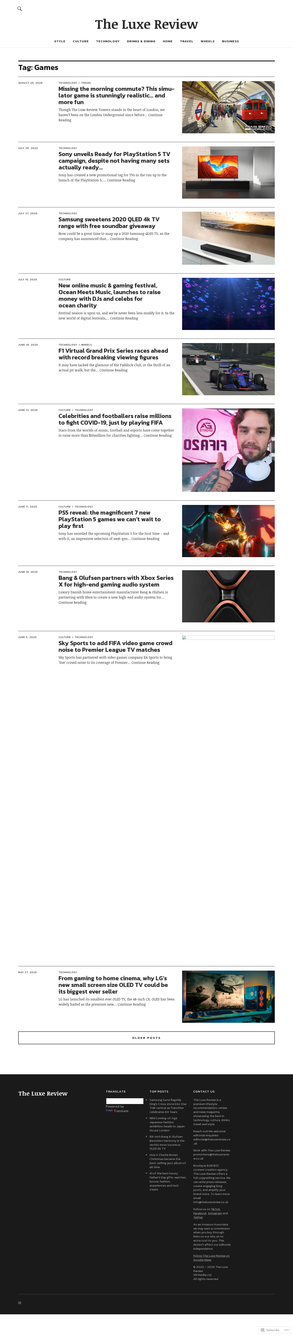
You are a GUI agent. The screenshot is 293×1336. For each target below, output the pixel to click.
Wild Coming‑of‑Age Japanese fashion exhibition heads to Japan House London (167, 1124)
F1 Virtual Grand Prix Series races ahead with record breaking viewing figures (113, 354)
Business (230, 41)
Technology (108, 41)
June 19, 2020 (28, 345)
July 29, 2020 (28, 148)
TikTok (215, 1209)
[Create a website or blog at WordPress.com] (19, 1303)
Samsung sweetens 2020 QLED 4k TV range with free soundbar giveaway (109, 222)
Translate (121, 1110)
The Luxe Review (146, 23)
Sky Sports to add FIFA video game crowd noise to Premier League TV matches (115, 646)
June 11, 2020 (27, 507)
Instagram (215, 1213)
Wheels (208, 41)
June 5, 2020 (27, 637)
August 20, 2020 (30, 83)
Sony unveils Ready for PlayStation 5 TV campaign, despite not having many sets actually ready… (114, 160)
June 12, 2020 (28, 410)
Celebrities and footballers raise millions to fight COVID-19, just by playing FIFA (115, 419)
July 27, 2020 (28, 213)
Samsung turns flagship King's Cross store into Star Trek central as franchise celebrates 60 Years (168, 1106)
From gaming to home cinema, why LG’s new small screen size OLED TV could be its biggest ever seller (113, 985)
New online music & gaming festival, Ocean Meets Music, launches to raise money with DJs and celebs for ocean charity (110, 295)
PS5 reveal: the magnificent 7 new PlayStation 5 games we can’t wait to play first (110, 519)
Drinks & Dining (141, 41)
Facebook (200, 1213)
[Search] (19, 8)
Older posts (146, 1038)
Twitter (198, 1217)
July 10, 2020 (27, 279)
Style (59, 41)
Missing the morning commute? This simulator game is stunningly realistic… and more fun (116, 95)
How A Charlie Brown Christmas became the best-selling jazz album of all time (168, 1161)
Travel (186, 41)
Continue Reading (121, 180)
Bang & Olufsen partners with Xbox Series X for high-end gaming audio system (116, 581)
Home (168, 41)
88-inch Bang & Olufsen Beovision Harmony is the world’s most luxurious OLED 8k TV (167, 1142)
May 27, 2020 (27, 972)
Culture (81, 41)
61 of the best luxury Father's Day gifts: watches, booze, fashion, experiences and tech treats (168, 1181)
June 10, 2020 (28, 572)
